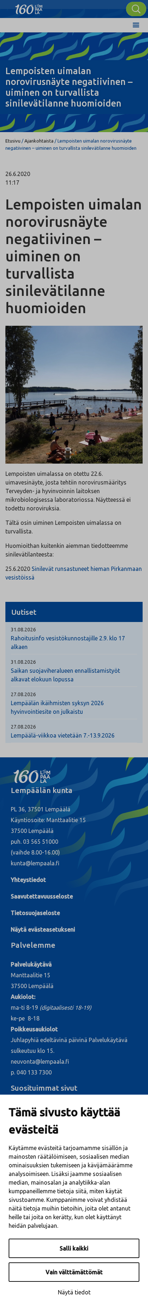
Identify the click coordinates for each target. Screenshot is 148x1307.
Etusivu (12, 140)
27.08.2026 (23, 694)
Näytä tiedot (74, 1292)
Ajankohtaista (39, 140)
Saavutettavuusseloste (42, 896)
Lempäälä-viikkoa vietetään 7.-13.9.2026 (63, 735)
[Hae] (136, 9)
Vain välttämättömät (74, 1272)
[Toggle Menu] (136, 25)
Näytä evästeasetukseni (43, 929)
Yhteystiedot (28, 879)
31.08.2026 (23, 629)
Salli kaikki (74, 1248)
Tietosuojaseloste (35, 913)
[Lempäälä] (29, 7)
